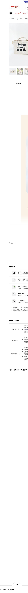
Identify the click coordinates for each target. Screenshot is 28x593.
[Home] (10, 18)
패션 (21, 19)
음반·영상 (25, 13)
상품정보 (18, 83)
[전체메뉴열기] (11, 13)
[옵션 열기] (17, 584)
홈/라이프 (14, 19)
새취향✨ (17, 13)
